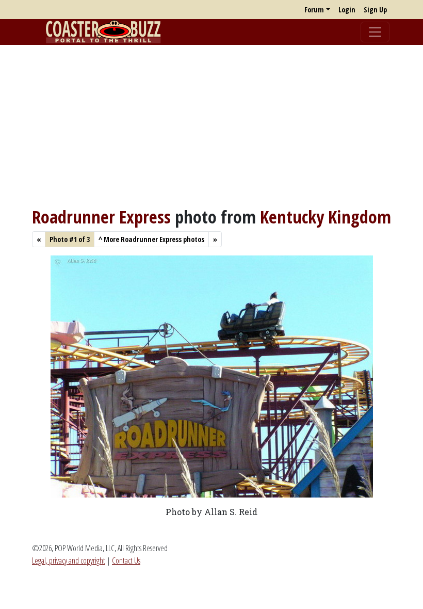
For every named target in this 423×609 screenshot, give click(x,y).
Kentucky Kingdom (325, 216)
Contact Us (126, 560)
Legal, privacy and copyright (68, 560)
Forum (314, 9)
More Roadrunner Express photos (151, 239)
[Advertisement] (211, 125)
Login (346, 9)
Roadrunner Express (101, 216)
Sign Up (375, 9)
